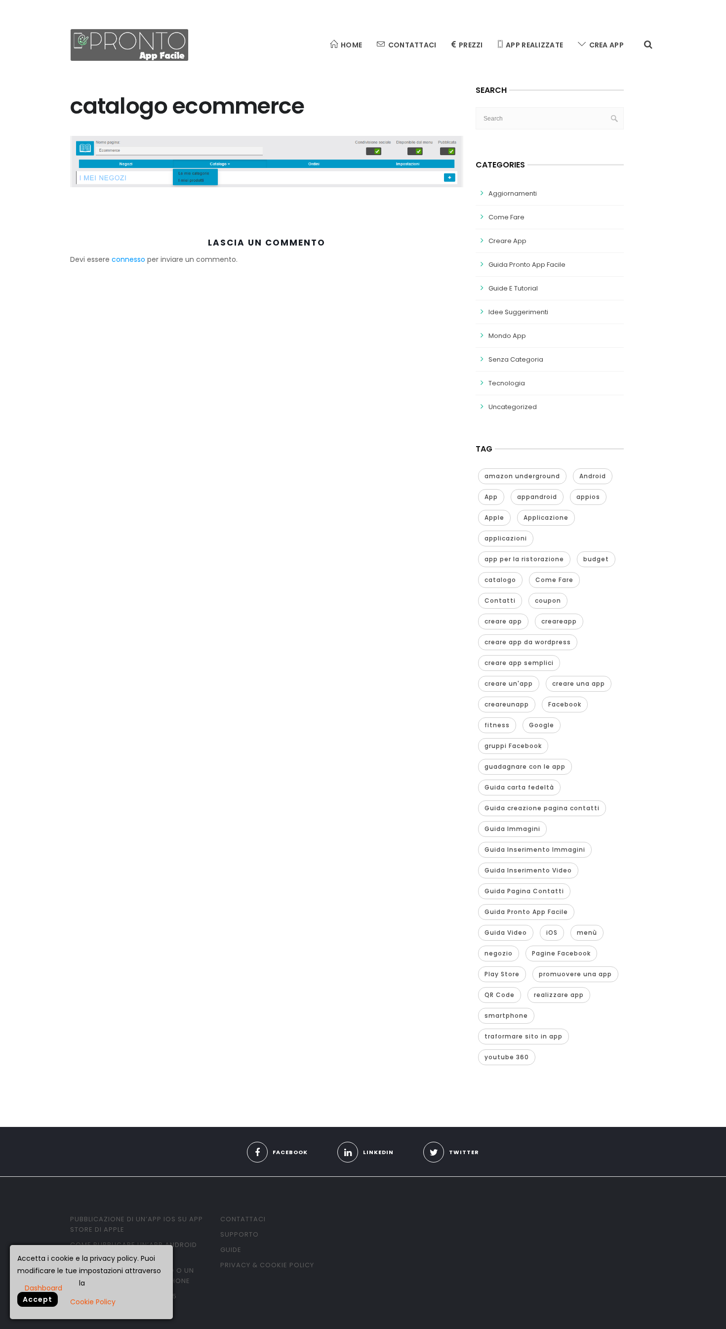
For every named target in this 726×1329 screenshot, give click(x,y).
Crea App (606, 45)
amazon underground (522, 476)
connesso (128, 259)
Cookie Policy (93, 1302)
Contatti (500, 600)
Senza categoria (515, 359)
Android (592, 476)
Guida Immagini (512, 829)
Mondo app (507, 335)
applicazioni (505, 538)
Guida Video (505, 932)
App (491, 497)
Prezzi (471, 45)
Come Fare (506, 217)
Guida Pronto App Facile (526, 264)
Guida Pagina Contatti (524, 891)
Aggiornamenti (512, 193)
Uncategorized (512, 407)
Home (351, 45)
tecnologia (506, 383)
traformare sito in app (523, 1036)
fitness (497, 725)
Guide (231, 1249)
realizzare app (559, 995)
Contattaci (412, 45)
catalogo (500, 580)
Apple (494, 517)
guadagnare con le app (524, 766)
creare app (503, 621)
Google (541, 725)
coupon (548, 600)
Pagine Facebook (561, 953)
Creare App (507, 241)
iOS (552, 932)
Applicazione (546, 517)
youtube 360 (506, 1057)
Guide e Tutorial (513, 288)
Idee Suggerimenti (518, 312)
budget (596, 559)
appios (588, 497)
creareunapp (506, 704)
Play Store (502, 974)
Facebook (564, 704)
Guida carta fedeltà (519, 787)
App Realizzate (534, 45)
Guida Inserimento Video (528, 870)
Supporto (239, 1234)
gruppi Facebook (513, 746)
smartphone (506, 1015)
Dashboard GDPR (43, 1287)
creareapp (559, 621)
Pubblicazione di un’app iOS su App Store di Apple (136, 1224)
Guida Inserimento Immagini (534, 849)
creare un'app (508, 683)
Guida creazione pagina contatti (542, 808)
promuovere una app (575, 974)
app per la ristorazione (524, 559)
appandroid (537, 497)
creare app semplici (519, 663)
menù (587, 932)
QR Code (499, 995)
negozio (498, 953)
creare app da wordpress (527, 642)
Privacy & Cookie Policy (267, 1265)
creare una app (578, 683)
